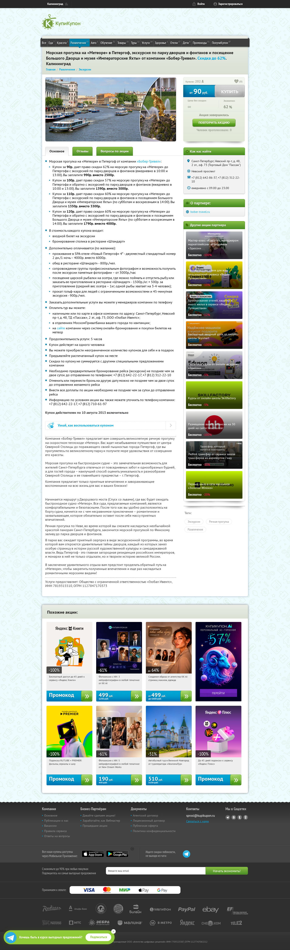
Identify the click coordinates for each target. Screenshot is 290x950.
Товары (123, 42)
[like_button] (236, 82)
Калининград (55, 4)
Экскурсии (194, 521)
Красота (62, 42)
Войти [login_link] (201, 4)
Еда (52, 42)
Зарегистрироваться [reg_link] (230, 4)
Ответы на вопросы (57, 836)
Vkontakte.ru (233, 817)
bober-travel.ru (200, 212)
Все (44, 43)
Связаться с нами (197, 821)
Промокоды (201, 42)
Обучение (107, 42)
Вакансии (50, 826)
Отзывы (82, 151)
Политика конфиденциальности (154, 831)
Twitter (239, 817)
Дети (186, 42)
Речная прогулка (219, 521)
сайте (61, 328)
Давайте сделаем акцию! (99, 815)
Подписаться (98, 937)
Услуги (147, 42)
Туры (135, 42)
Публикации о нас (56, 820)
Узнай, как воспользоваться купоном (86, 425)
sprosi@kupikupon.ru (200, 816)
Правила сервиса (55, 831)
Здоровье (161, 42)
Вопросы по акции (115, 151)
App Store (93, 853)
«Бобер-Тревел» (149, 161)
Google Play (117, 853)
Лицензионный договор (149, 820)
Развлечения (79, 42)
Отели (175, 42)
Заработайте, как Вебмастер (101, 820)
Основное (56, 151)
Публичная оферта (145, 826)
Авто (94, 42)
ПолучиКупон (221, 42)
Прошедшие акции (95, 826)
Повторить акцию (213, 122)
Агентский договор (145, 815)
